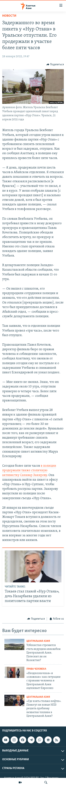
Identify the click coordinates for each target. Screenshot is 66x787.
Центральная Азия (38, 641)
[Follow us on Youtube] (5, 739)
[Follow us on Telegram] (31, 739)
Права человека (36, 669)
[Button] (55, 64)
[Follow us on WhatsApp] (39, 739)
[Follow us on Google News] (48, 739)
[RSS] (56, 739)
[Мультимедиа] (20, 782)
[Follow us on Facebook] (22, 739)
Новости (9, 16)
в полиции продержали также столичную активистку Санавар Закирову (29, 470)
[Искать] (45, 782)
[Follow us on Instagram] (14, 739)
